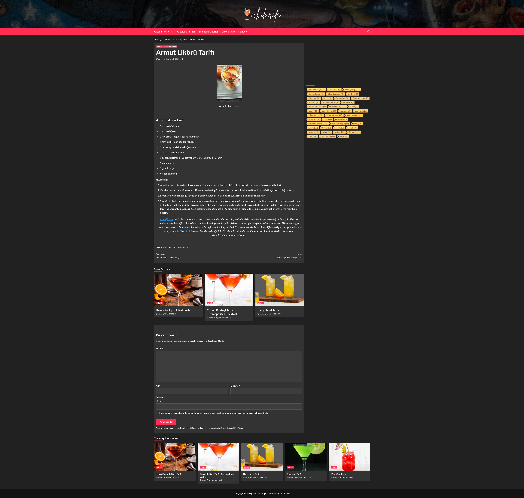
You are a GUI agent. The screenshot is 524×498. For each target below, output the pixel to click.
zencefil (354, 132)
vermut (313, 132)
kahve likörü (330, 102)
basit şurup (352, 90)
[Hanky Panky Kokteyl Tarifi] (178, 290)
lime (313, 111)
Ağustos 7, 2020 (272, 314)
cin (327, 98)
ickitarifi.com (166, 219)
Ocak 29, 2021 (170, 314)
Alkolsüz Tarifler (186, 31)
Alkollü (159, 47)
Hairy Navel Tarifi (268, 310)
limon (345, 111)
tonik (352, 128)
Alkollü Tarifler (162, 31)
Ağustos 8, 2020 (221, 318)
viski (326, 132)
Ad (158, 385)
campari (314, 98)
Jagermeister (360, 98)
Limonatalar (228, 31)
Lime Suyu (329, 111)
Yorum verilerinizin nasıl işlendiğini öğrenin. (225, 428)
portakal (341, 119)
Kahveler (243, 31)
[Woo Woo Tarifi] (349, 456)
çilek (313, 136)
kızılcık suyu (337, 107)
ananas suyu (316, 90)
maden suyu (354, 115)
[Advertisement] (338, 62)
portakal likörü (318, 123)
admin (160, 59)
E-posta (235, 385)
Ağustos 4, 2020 (345, 477)
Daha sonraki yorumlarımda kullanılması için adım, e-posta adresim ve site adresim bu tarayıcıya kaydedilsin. (213, 413)
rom (357, 123)
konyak (348, 102)
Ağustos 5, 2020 (301, 477)
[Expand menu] (172, 32)
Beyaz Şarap (316, 94)
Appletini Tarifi (294, 474)
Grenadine (342, 98)
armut (163, 247)
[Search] (368, 31)
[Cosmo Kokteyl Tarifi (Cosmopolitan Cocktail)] (229, 290)
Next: (289, 256)
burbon (353, 94)
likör (175, 247)
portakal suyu (340, 123)
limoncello (315, 115)
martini (314, 119)
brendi (169, 247)
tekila (339, 128)
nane (328, 119)
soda (313, 128)
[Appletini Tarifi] (306, 456)
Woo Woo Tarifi (338, 474)
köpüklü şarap (317, 107)
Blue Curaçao (335, 94)
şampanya (328, 136)
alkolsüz (189, 231)
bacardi (334, 90)
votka (185, 247)
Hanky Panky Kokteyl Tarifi (173, 310)
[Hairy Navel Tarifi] (279, 290)
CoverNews (270, 493)
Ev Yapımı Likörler (208, 31)
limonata (361, 111)
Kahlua (313, 102)
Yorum (160, 348)
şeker (179, 247)
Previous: (167, 256)
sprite (326, 128)
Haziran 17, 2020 (172, 59)
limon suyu (334, 115)
